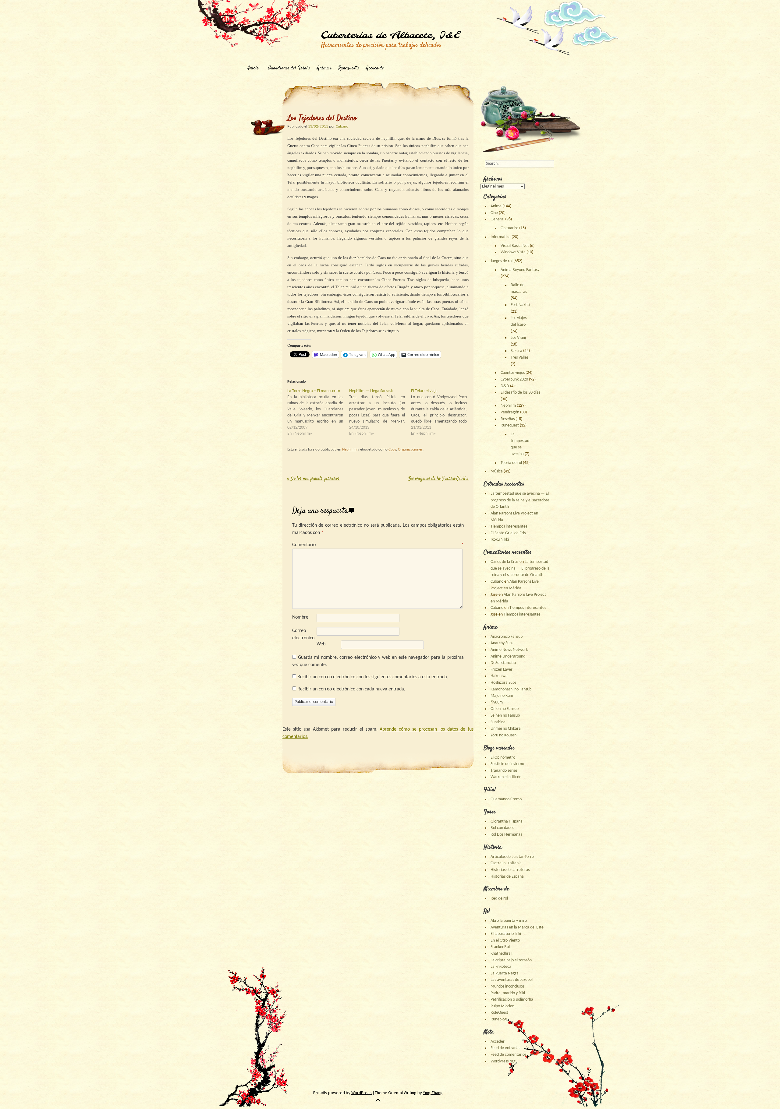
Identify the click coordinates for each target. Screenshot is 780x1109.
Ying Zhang (433, 1092)
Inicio (253, 68)
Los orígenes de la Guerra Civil (438, 478)
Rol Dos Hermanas (506, 834)
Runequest (347, 68)
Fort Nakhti (520, 305)
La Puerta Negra (505, 973)
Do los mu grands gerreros (313, 478)
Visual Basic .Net (515, 246)
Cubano (342, 126)
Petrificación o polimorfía (512, 999)
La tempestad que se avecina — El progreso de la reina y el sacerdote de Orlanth (520, 500)
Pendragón (510, 412)
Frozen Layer (501, 669)
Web (321, 644)
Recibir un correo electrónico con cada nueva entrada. (351, 689)
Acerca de (375, 68)
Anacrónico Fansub (507, 636)
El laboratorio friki (506, 934)
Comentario (378, 544)
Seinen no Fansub (505, 715)
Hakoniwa (499, 676)
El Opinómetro (503, 757)
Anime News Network (509, 650)
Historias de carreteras (510, 870)
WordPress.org (503, 1061)
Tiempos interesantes (509, 526)
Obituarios (509, 228)
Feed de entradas (505, 1048)
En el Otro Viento (505, 940)
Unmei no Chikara (506, 728)
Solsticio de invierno (507, 764)
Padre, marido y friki (508, 993)
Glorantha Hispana (507, 821)
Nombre (300, 617)
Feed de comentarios (508, 1054)
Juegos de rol (501, 261)
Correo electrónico (303, 634)
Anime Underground (508, 656)
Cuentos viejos (513, 372)
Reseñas (508, 419)
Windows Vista (513, 252)
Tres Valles (519, 357)
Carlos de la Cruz (505, 562)
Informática (501, 237)
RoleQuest (499, 1012)
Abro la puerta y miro (509, 920)
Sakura (516, 351)
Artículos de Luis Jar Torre (512, 857)
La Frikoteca (501, 966)
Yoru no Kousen (503, 735)
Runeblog (499, 1019)
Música (497, 471)
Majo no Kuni (502, 695)
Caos (392, 449)
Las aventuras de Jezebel (512, 979)
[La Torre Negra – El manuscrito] (318, 412)
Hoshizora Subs (503, 682)
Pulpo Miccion (502, 1006)
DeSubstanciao (503, 663)
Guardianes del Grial (288, 68)
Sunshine (498, 722)
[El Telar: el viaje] (442, 412)
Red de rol (499, 898)
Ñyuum (497, 702)
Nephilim (349, 449)
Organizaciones (410, 449)
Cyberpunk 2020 (514, 379)
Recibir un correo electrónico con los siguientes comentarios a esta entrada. (372, 677)
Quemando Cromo (506, 799)
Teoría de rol (511, 463)
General (497, 219)
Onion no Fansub (505, 709)
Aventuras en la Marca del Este (517, 927)
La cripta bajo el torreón (511, 960)
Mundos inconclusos (507, 986)
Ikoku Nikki (500, 539)
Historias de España (507, 876)
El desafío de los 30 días (520, 392)
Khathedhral (501, 953)
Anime (496, 206)
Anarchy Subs (502, 643)
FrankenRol (500, 947)
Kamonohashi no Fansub (511, 689)
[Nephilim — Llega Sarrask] (380, 412)
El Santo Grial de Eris (508, 533)
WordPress (361, 1092)
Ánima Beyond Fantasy (520, 270)
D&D (505, 386)
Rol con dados (502, 828)
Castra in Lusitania (506, 863)
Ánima (323, 68)
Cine (494, 213)
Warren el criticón (506, 777)
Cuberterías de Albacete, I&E (390, 36)
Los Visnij (518, 337)
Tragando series (504, 770)
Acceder (498, 1041)
